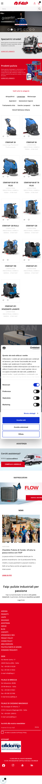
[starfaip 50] (31, 127)
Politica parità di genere (11, 647)
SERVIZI (3, 626)
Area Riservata (7, 644)
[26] (24, 136)
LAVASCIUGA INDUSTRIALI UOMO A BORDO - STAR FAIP (10, 230)
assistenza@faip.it (12, 458)
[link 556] (13, 765)
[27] (3, 177)
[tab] (10, 96)
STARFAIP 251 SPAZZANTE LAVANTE (10, 307)
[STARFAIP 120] (31, 210)
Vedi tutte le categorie (21, 91)
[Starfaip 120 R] (10, 210)
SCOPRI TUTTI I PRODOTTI (8, 51)
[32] (24, 260)
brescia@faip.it (11, 697)
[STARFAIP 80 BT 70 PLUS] (31, 167)
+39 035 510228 (9, 666)
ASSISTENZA (5, 623)
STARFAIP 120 (31, 226)
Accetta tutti (21, 420)
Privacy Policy (7, 638)
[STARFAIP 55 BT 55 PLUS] (10, 167)
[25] (3, 136)
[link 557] (22, 765)
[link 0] (30, 348)
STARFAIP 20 (10, 142)
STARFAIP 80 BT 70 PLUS (31, 184)
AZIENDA (4, 611)
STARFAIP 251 (31, 266)
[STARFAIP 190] (10, 250)
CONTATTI (4, 632)
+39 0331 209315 (10, 713)
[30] (24, 220)
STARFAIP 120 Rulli (10, 226)
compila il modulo (13, 464)
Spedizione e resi (8, 635)
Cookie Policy (6, 641)
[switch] (36, 391)
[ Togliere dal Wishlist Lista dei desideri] (8, 136)
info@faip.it (10, 673)
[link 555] (3, 765)
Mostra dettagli (29, 413)
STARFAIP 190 (10, 266)
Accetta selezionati (21, 427)
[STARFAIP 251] (31, 250)
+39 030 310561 (9, 690)
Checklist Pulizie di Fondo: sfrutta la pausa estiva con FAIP (18, 551)
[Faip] (21, 3)
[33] (3, 300)
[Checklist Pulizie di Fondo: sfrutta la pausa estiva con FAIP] (21, 529)
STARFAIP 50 (31, 142)
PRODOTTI (5, 614)
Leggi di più (7, 575)
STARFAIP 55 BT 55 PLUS (10, 184)
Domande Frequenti (9, 650)
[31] (3, 260)
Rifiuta (21, 434)
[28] (24, 177)
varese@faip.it (11, 717)
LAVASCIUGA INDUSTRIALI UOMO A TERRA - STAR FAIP (31, 147)
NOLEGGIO (5, 620)
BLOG (3, 629)
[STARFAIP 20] (10, 127)
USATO (3, 617)
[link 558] (31, 765)
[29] (3, 220)
